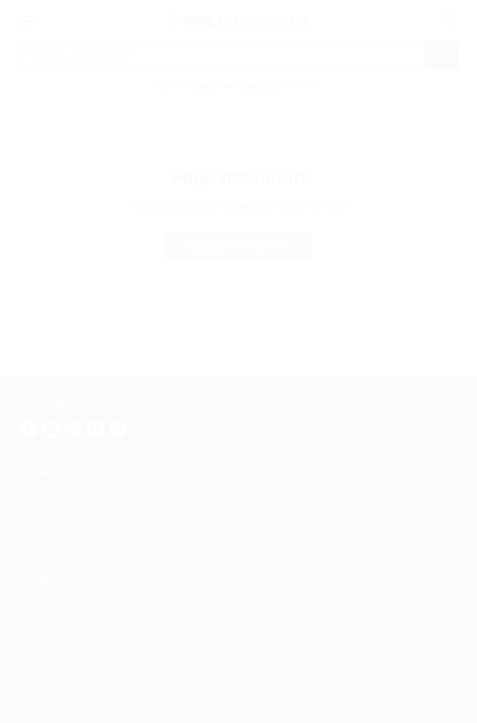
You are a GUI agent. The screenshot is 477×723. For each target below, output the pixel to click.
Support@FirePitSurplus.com (135, 628)
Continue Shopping (238, 246)
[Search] (441, 55)
